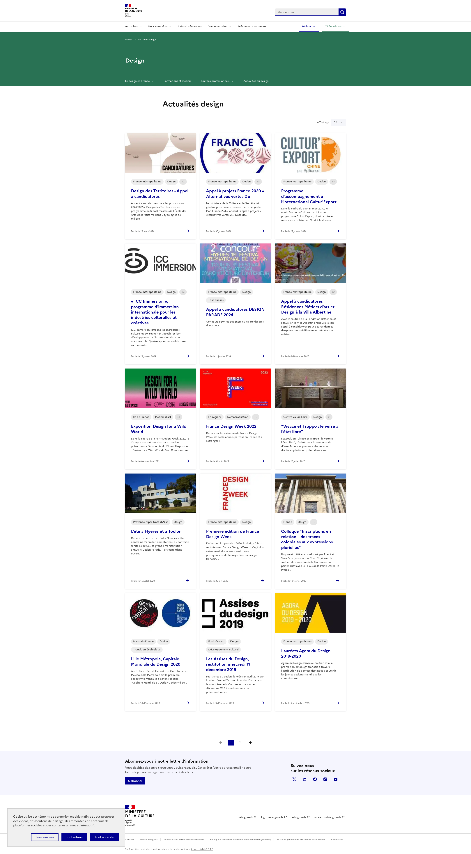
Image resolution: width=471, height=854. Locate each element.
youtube (335, 779)
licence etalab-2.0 (200, 849)
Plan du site (337, 839)
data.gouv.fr (245, 817)
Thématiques (333, 27)
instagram (325, 779)
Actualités (131, 27)
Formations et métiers (177, 81)
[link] (220, 743)
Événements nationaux (252, 27)
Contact (129, 839)
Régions (306, 27)
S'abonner (135, 781)
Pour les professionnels (215, 81)
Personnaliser (45, 837)
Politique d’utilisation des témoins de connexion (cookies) (240, 839)
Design (129, 39)
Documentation (217, 27)
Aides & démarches (190, 27)
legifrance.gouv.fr (272, 817)
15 (335, 122)
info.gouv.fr (298, 817)
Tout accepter (105, 837)
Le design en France (137, 81)
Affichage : (327, 122)
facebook (315, 779)
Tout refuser (74, 837)
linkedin (304, 779)
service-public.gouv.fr (327, 817)
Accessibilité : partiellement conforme (184, 839)
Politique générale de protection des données (301, 839)
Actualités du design (256, 81)
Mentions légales (148, 839)
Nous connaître (157, 27)
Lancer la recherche (342, 12)
